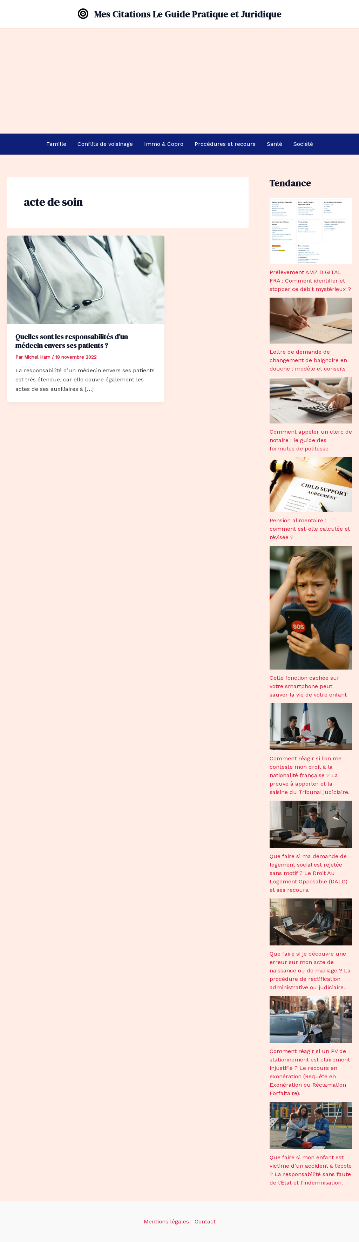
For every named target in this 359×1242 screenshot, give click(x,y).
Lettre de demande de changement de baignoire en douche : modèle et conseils (308, 360)
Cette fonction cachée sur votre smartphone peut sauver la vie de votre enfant (308, 686)
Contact (205, 1221)
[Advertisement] (179, 81)
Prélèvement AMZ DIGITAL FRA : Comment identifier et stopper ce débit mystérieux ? (310, 280)
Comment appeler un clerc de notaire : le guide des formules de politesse (311, 440)
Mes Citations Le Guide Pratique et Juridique (188, 14)
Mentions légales (166, 1221)
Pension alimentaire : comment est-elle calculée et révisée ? (310, 529)
